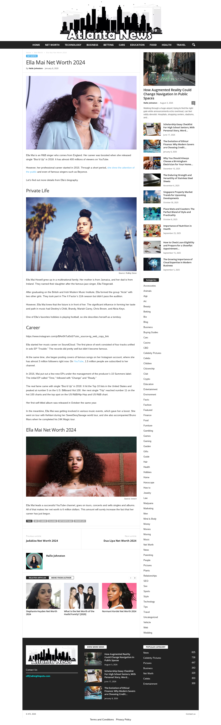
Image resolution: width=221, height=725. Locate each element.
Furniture (147, 425)
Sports (146, 591)
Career (43, 521)
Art (144, 301)
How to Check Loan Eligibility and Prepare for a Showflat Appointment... (178, 245)
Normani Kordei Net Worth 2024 (119, 611)
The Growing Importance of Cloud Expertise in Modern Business (178, 262)
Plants (146, 570)
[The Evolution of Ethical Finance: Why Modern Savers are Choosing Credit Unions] (152, 146)
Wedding (147, 632)
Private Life (80, 521)
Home (36, 44)
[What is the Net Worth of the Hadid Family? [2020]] (81, 596)
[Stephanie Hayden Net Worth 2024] (43, 596)
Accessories (149, 285)
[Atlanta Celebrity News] (110, 20)
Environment (149, 394)
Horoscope (148, 482)
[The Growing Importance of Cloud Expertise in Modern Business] (152, 264)
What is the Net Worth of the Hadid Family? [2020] (79, 613)
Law (145, 498)
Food (153, 44)
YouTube (79, 361)
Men (145, 513)
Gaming (147, 441)
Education (137, 44)
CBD (145, 348)
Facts (146, 399)
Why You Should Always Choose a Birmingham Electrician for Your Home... (178, 161)
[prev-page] (130, 578)
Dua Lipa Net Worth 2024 (120, 540)
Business (92, 44)
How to (146, 487)
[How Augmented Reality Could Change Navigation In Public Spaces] (169, 69)
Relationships (150, 575)
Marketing (148, 508)
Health (166, 44)
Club (145, 374)
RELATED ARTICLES (37, 577)
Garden (147, 446)
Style (146, 596)
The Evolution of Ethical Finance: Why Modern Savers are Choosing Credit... (178, 144)
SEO (145, 581)
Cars (122, 44)
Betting (108, 44)
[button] (193, 45)
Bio (145, 317)
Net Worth (52, 44)
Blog (145, 322)
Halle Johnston (36, 68)
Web (145, 627)
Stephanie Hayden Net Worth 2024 (41, 613)
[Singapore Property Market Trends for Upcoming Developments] (152, 196)
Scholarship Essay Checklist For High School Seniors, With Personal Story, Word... (179, 127)
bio (36, 521)
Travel (181, 44)
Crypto (146, 379)
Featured (147, 410)
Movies (147, 529)
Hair (145, 462)
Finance (147, 415)
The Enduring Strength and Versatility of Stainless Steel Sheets (178, 178)
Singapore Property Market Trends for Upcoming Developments (178, 195)
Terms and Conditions (102, 719)
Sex (145, 586)
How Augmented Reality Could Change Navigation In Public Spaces (167, 94)
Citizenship (149, 368)
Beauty (147, 306)
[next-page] (135, 578)
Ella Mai (52, 521)
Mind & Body (149, 519)
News (146, 550)
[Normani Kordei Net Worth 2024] (119, 596)
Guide (146, 456)
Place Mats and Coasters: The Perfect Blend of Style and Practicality (178, 212)
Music (146, 539)
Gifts (145, 451)
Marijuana (148, 503)
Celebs (146, 358)
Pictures (147, 565)
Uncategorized (150, 617)
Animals (147, 291)
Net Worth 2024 (65, 521)
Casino (146, 342)
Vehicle (147, 622)
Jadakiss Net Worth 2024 (42, 540)
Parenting (148, 555)
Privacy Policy (123, 719)
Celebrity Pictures (152, 353)
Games (147, 436)
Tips (145, 607)
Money (146, 524)
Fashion (147, 405)
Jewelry (147, 493)
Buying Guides (150, 332)
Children (147, 363)
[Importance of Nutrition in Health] (152, 230)
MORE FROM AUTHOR (61, 577)
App (145, 296)
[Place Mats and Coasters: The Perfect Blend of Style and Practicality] (152, 213)
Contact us (190, 714)
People (146, 560)
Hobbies (147, 472)
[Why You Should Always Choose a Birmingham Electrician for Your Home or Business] (152, 163)
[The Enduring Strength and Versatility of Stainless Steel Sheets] (152, 179)
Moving (147, 534)
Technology (73, 44)
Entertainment (150, 389)
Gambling (148, 430)
